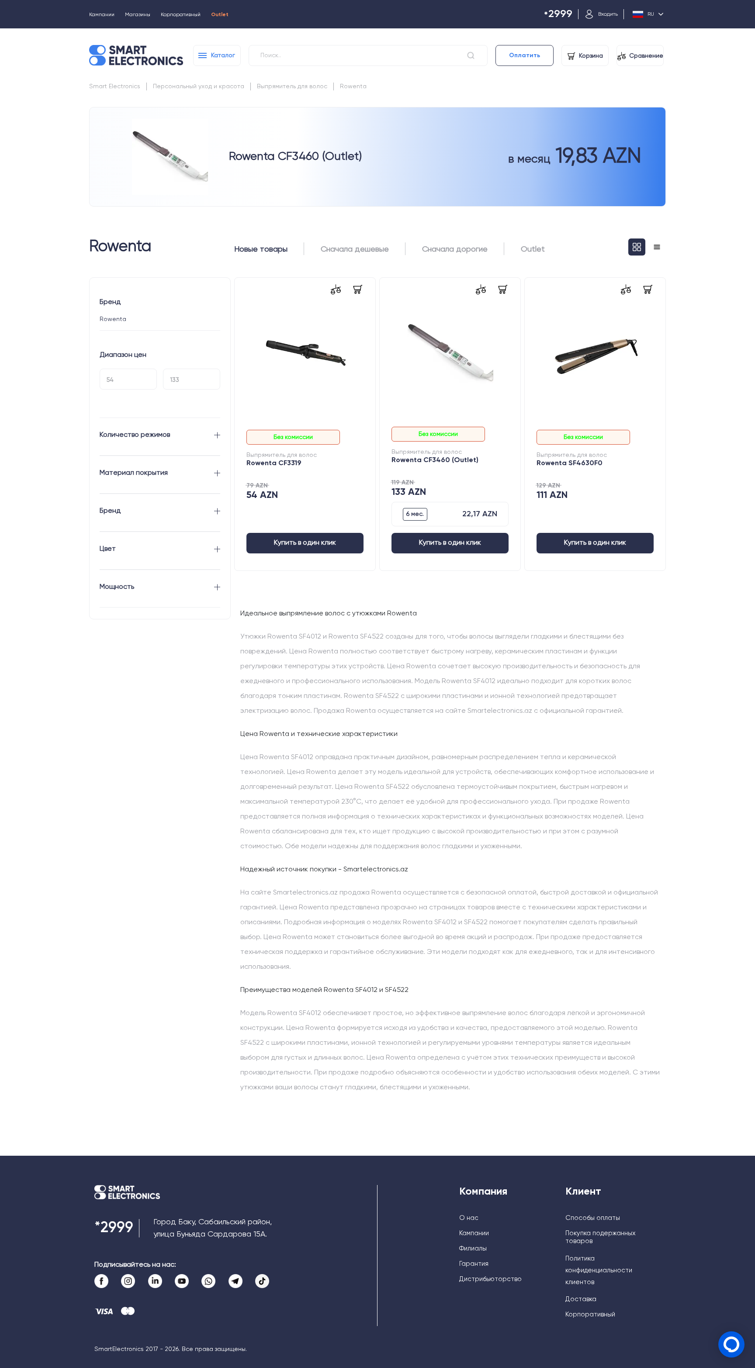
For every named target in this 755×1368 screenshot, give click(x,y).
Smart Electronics (114, 86)
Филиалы (473, 1248)
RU (651, 14)
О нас (468, 1218)
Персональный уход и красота (198, 86)
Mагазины (137, 14)
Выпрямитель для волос (292, 86)
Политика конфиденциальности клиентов (598, 1270)
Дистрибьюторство (490, 1279)
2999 (558, 15)
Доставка (580, 1299)
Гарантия (473, 1264)
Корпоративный (181, 14)
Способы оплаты (592, 1218)
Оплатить (524, 55)
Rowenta (353, 86)
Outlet (220, 14)
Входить (608, 14)
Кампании (101, 14)
